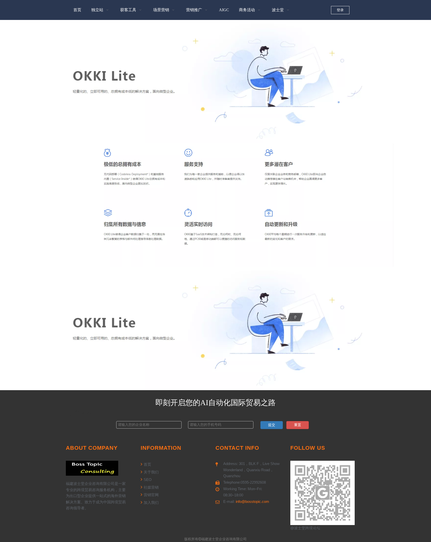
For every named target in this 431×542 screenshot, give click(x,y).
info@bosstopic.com (252, 501)
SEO (147, 479)
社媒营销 (151, 487)
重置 (297, 425)
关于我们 (151, 472)
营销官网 (151, 495)
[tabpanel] (215, 81)
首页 (147, 464)
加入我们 (151, 502)
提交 (271, 425)
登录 (340, 10)
